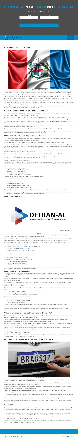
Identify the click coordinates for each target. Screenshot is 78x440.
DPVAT (72, 436)
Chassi (62, 436)
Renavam (67, 436)
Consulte (70, 37)
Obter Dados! (39, 25)
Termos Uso (19, 436)
